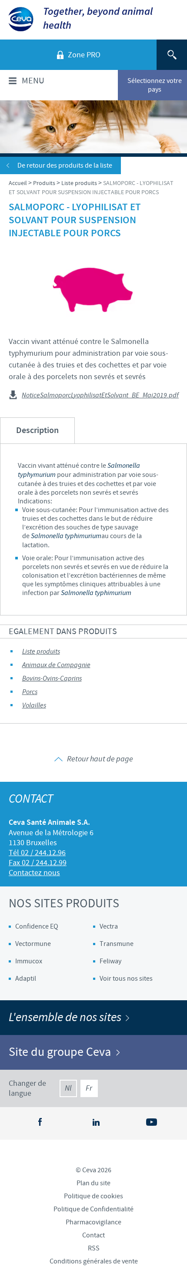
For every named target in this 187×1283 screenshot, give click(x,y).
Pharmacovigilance (93, 1222)
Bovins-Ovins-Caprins (52, 678)
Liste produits (41, 651)
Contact (93, 1235)
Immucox (28, 961)
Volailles (34, 705)
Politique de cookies (93, 1196)
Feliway (110, 961)
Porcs (29, 692)
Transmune (117, 943)
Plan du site (93, 1183)
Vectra (109, 926)
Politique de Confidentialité (93, 1209)
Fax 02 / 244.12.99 (38, 863)
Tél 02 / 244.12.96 (37, 853)
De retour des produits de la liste (64, 165)
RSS (94, 1248)
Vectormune (33, 943)
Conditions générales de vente (94, 1261)
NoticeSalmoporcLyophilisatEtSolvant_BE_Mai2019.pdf (100, 395)
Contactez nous (34, 873)
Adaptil (25, 978)
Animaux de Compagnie (56, 665)
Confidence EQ (36, 926)
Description (37, 430)
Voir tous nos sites (126, 978)
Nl (68, 1088)
